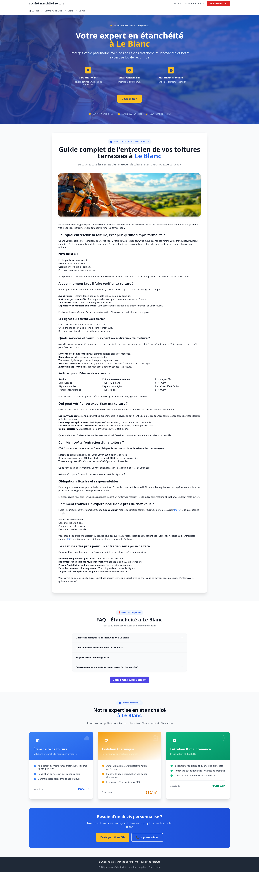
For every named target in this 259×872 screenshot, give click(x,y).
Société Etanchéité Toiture (46, 3)
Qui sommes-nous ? (194, 3)
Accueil (177, 3)
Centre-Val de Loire (53, 10)
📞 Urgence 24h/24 (147, 837)
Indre (70, 10)
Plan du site (155, 867)
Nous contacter (218, 3)
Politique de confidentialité (112, 867)
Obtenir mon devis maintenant (129, 679)
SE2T (69, 539)
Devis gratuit (129, 98)
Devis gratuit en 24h (112, 837)
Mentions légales (137, 867)
